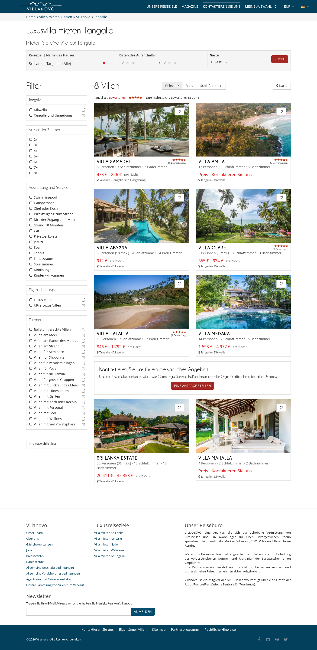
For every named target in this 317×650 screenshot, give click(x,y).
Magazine (189, 6)
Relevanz (172, 85)
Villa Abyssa (112, 247)
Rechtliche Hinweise (220, 629)
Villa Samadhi (113, 161)
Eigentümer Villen (133, 629)
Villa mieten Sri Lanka (108, 533)
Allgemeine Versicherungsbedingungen (53, 573)
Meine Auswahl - (260, 6)
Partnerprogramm (185, 629)
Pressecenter (35, 556)
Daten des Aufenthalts (137, 55)
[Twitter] (286, 639)
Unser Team (34, 533)
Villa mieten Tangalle (108, 538)
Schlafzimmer (211, 85)
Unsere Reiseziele (162, 6)
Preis (189, 85)
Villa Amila (211, 161)
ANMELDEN (143, 611)
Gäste (214, 55)
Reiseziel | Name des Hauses (51, 55)
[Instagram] (268, 639)
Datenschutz (35, 562)
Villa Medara (214, 333)
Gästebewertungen (39, 544)
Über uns (32, 538)
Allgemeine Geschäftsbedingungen (50, 567)
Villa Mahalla (215, 457)
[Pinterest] (277, 639)
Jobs (29, 550)
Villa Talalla (113, 333)
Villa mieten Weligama (109, 550)
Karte (283, 85)
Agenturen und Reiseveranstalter (49, 579)
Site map (159, 629)
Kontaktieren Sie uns (221, 6)
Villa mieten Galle (106, 544)
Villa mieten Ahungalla (109, 556)
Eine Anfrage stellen (192, 385)
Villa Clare (212, 247)
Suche (280, 59)
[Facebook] (259, 639)
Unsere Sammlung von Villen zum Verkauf (55, 585)
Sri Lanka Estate (117, 457)
